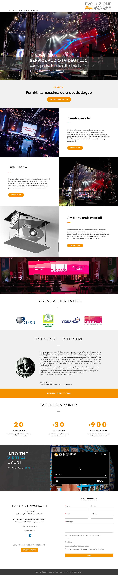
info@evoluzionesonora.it (29, 526)
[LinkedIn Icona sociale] (30, 535)
